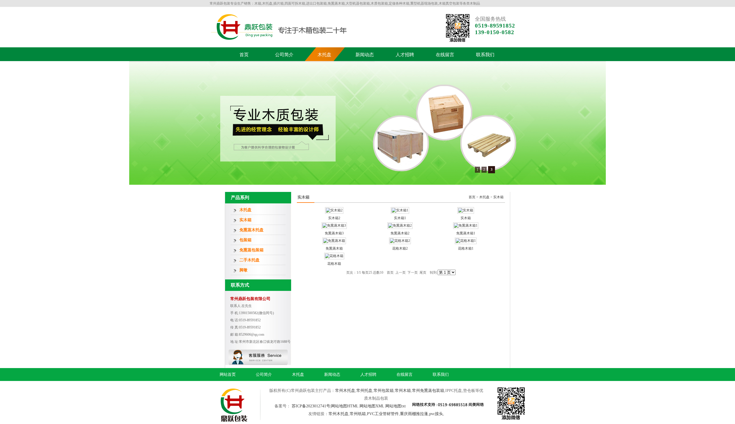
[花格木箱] (334, 256)
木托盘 (324, 54)
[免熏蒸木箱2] (400, 225)
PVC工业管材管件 (383, 414)
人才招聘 (405, 54)
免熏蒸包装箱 (251, 250)
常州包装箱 (384, 390)
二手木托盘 (249, 260)
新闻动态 (364, 54)
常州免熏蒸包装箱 (428, 390)
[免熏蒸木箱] (334, 241)
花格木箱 (334, 264)
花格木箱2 (400, 248)
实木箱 (245, 220)
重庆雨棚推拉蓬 (414, 414)
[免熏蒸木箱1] (465, 225)
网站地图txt (395, 406)
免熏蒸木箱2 (399, 233)
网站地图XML (371, 406)
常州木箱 (403, 390)
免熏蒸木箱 (334, 248)
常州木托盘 (345, 390)
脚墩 (243, 270)
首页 (244, 54)
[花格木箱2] (400, 241)
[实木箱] (465, 210)
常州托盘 (364, 390)
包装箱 (245, 240)
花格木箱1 (465, 248)
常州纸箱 (358, 414)
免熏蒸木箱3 (334, 233)
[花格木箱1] (466, 241)
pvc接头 (436, 414)
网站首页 (228, 374)
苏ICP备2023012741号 (311, 406)
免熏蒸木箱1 (465, 233)
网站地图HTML (344, 406)
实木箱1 (400, 218)
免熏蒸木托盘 (251, 230)
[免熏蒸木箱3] (334, 225)
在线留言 (445, 54)
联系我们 (485, 54)
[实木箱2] (334, 210)
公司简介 (284, 54)
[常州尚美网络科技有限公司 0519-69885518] (448, 405)
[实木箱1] (400, 210)
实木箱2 (334, 218)
